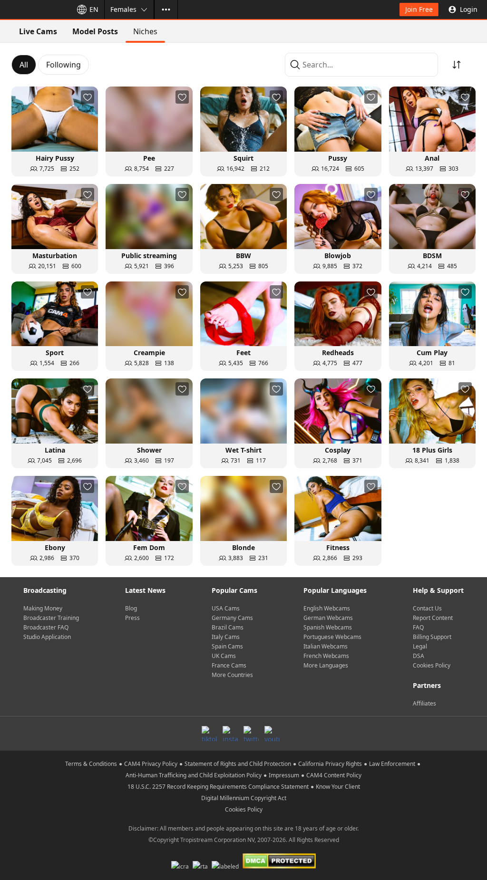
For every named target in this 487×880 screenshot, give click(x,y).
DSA (418, 656)
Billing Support (432, 637)
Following (63, 64)
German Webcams (328, 618)
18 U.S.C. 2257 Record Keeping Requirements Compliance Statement (218, 787)
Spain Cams (227, 646)
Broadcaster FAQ (45, 627)
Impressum (284, 775)
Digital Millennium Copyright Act (243, 798)
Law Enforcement (392, 764)
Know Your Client (338, 787)
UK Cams (224, 656)
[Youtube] (272, 733)
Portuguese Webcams (332, 637)
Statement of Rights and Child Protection (238, 764)
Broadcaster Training (51, 618)
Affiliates (424, 703)
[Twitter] (251, 733)
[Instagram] (230, 733)
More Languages (325, 665)
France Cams (229, 665)
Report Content (433, 618)
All (23, 64)
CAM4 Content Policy (333, 775)
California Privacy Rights (330, 764)
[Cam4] (34, 9)
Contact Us (427, 608)
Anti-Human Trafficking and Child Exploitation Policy (194, 775)
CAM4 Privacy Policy (150, 764)
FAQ (418, 627)
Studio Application (47, 637)
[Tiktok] (209, 733)
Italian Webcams (325, 646)
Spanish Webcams (327, 627)
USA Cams (226, 608)
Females (123, 9)
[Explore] (166, 9)
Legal (420, 646)
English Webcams (326, 608)
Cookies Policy (431, 665)
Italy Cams (226, 637)
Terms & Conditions (91, 764)
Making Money (42, 608)
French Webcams (326, 656)
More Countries (232, 675)
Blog (131, 608)
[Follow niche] (87, 97)
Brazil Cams (228, 627)
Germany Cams (232, 618)
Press (132, 618)
